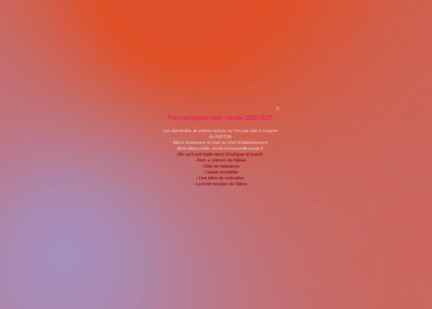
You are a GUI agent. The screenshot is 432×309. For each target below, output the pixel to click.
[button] (277, 108)
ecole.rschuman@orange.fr (237, 148)
